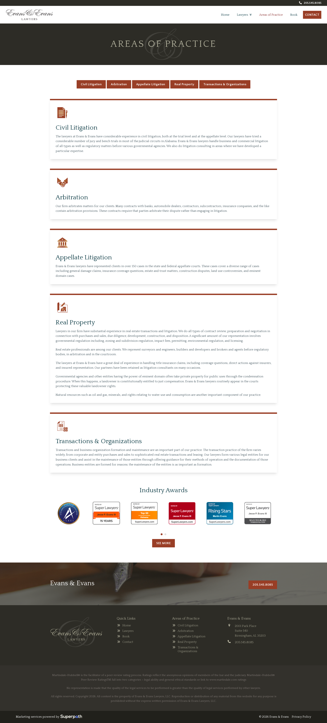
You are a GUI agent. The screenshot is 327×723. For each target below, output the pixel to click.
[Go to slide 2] (165, 534)
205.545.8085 (312, 3)
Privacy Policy (301, 716)
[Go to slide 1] (162, 534)
